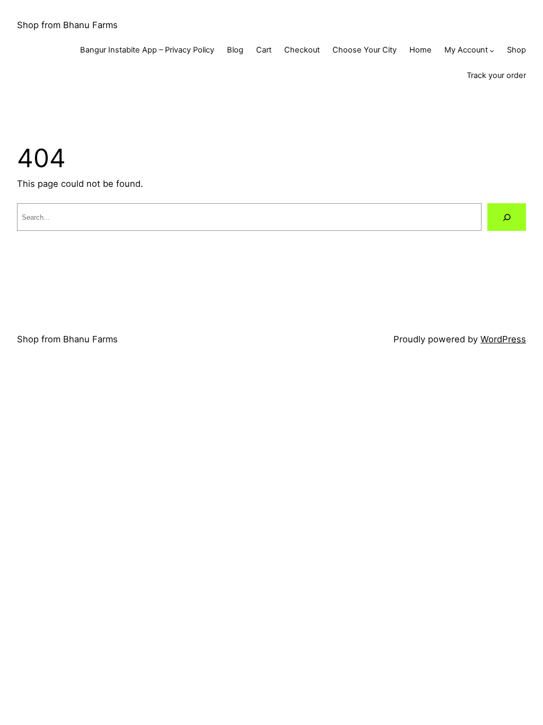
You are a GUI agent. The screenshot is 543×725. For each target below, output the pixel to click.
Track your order (496, 75)
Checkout (302, 50)
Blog (235, 50)
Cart (264, 50)
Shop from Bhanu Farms (67, 25)
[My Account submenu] (491, 50)
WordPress (503, 339)
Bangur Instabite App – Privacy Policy (147, 50)
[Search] (506, 216)
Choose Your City (364, 50)
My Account (466, 50)
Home (420, 50)
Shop (516, 50)
